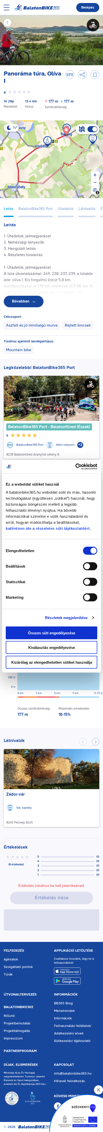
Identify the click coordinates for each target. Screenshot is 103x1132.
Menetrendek (64, 1011)
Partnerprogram (20, 1051)
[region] (51, 159)
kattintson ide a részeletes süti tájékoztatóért (48, 528)
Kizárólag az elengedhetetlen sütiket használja (51, 662)
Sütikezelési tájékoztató (72, 1041)
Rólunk (9, 1016)
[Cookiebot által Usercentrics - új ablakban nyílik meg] (75, 466)
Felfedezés (14, 950)
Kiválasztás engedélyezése (51, 647)
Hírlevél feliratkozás (69, 1081)
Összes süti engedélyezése (51, 633)
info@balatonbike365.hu (73, 1073)
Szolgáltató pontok (18, 967)
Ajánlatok (11, 959)
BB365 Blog (63, 1003)
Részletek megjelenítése (66, 618)
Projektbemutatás (17, 1023)
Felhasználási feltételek (72, 1026)
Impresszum (13, 1038)
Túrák (8, 974)
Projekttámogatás (17, 1031)
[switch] (90, 566)
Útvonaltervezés (20, 994)
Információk (66, 994)
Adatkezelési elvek (69, 1033)
